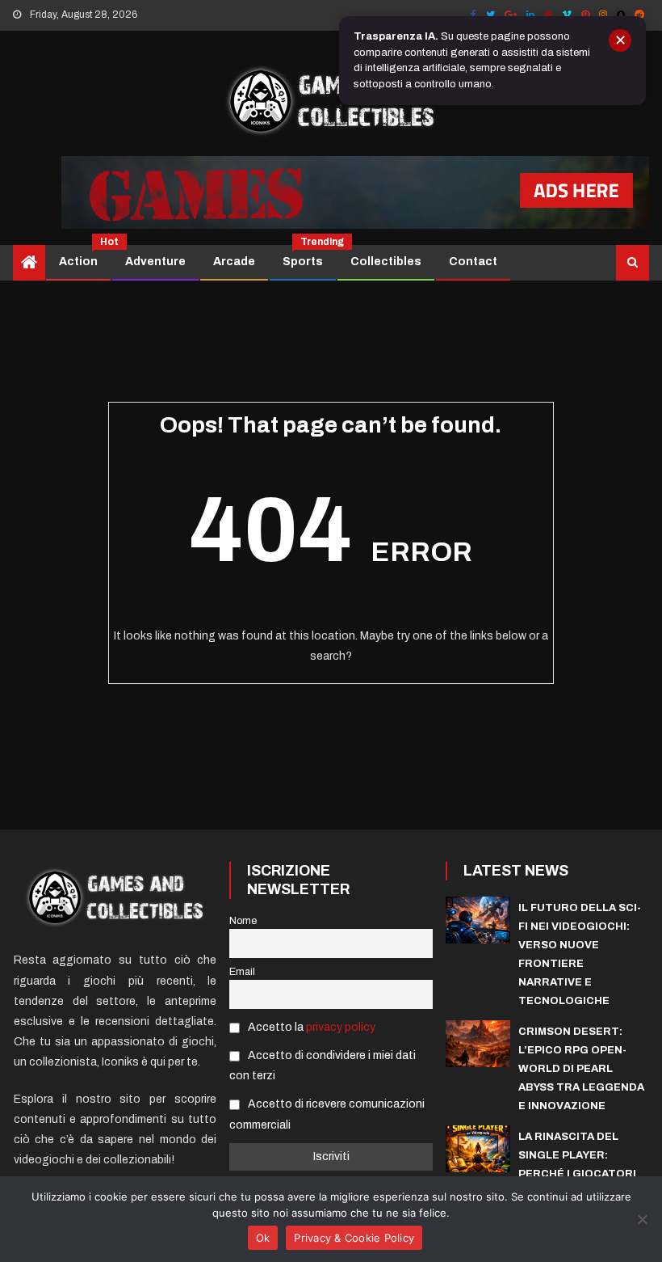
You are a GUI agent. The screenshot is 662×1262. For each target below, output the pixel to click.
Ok (263, 1237)
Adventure (155, 261)
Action (84, 256)
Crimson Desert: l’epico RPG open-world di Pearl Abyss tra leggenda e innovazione (581, 1069)
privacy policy (340, 1027)
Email (242, 971)
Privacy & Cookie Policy (354, 1237)
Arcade (234, 261)
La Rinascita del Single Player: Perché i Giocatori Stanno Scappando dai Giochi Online (577, 1174)
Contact (473, 261)
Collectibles (385, 261)
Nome (243, 920)
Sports (309, 256)
